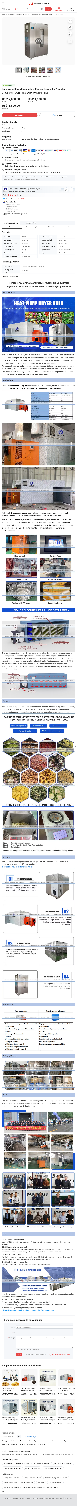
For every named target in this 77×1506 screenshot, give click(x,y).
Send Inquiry (19, 115)
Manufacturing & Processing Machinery (18, 14)
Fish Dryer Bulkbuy (52, 1487)
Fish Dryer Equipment (55, 1483)
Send (19, 1354)
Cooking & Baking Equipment (63, 1463)
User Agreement (49, 1498)
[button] (68, 227)
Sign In (5, 214)
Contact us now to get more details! (17, 867)
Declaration (59, 1498)
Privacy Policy (68, 1498)
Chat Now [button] (58, 115)
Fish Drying (41, 1483)
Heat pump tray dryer (45, 1441)
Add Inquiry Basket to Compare (39, 76)
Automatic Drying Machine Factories (56, 1478)
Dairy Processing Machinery (41, 1463)
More (4, 1491)
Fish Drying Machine (27, 1483)
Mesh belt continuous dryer (28, 1441)
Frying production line (8, 1444)
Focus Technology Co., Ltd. (25, 1498)
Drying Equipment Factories (32, 1478)
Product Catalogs (30, 1437)
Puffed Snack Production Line (53, 1468)
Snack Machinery (58, 14)
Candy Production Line (32, 1468)
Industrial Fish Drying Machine (32, 1487)
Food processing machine (28, 1444)
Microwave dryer (62, 1441)
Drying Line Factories (10, 1483)
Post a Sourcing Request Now (59, 1355)
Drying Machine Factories (11, 1478)
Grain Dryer (42, 1444)
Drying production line (9, 1441)
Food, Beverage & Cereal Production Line (16, 1463)
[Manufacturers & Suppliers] (38, 3)
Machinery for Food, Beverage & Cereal (41, 14)
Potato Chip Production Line (12, 1468)
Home (3, 14)
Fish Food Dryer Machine (11, 1487)
